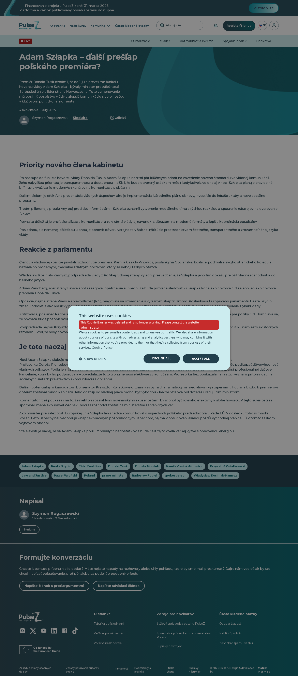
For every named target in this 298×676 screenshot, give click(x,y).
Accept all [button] (201, 359)
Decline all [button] (161, 358)
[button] (92, 359)
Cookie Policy (102, 347)
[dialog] (149, 338)
